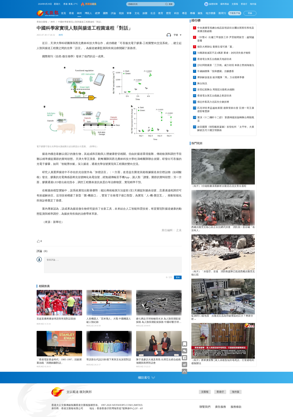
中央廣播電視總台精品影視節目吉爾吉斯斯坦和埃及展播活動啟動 (225, 29)
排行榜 (196, 20)
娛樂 (145, 13)
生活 (152, 13)
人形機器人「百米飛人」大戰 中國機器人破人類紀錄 (108, 320)
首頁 (63, 13)
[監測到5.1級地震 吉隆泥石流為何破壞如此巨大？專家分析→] (223, 296)
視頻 (121, 13)
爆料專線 (224, 4)
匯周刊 (222, 13)
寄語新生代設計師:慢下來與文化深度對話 (108, 359)
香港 (71, 13)
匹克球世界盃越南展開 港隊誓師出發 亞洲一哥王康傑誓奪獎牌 (225, 110)
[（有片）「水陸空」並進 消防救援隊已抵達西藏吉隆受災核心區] (223, 252)
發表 (178, 277)
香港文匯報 (42, 22)
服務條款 (236, 406)
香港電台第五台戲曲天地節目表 (214, 59)
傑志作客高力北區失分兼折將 (213, 102)
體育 (168, 13)
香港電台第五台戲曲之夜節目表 (214, 95)
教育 (160, 13)
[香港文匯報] (48, 13)
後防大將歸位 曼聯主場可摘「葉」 (216, 46)
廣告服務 (220, 406)
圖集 (200, 13)
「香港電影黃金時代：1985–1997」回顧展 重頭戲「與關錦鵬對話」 (59, 361)
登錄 (250, 13)
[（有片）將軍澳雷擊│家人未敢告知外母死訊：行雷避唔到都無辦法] (223, 341)
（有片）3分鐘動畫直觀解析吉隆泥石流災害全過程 (218, 186)
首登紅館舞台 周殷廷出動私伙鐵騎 (216, 89)
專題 (184, 13)
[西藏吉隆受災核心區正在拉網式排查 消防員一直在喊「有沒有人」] (223, 208)
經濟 (97, 13)
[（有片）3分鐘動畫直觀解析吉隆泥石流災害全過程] (223, 167)
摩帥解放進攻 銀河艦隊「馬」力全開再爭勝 (220, 77)
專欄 (192, 13)
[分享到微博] (184, 364)
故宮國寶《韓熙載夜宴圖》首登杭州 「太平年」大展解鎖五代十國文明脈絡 (225, 128)
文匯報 (235, 4)
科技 (176, 13)
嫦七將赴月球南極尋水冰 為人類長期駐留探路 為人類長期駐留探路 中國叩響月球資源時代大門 (158, 320)
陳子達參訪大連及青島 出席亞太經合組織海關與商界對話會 (158, 361)
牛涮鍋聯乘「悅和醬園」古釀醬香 (215, 71)
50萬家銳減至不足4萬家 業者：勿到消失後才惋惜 (223, 52)
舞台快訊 (202, 83)
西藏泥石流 (90, 4)
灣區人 (88, 13)
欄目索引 (144, 377)
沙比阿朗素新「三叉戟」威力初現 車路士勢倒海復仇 (225, 65)
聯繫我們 (204, 406)
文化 (137, 13)
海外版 (253, 4)
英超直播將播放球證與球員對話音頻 (56, 318)
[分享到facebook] (184, 357)
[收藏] (184, 344)
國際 (105, 13)
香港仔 (244, 4)
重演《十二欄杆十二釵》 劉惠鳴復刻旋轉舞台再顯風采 (225, 119)
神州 (79, 13)
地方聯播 (210, 13)
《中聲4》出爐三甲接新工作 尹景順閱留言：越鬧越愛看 (225, 39)
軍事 (129, 13)
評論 (113, 13)
